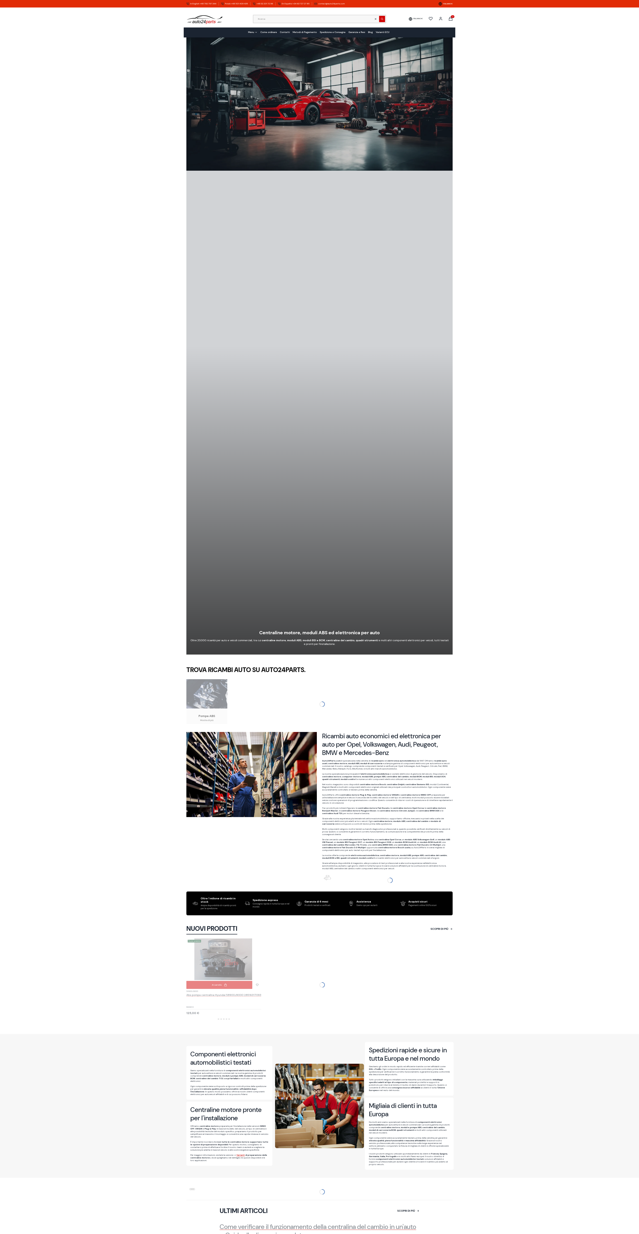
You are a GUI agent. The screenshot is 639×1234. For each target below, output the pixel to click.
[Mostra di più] (206, 701)
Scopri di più (439, 929)
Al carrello (217, 985)
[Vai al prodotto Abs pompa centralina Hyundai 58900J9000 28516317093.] (223, 959)
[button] (382, 19)
